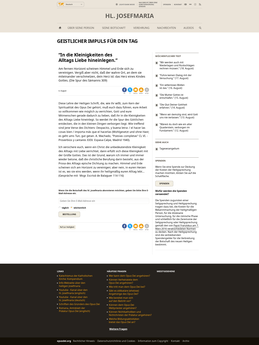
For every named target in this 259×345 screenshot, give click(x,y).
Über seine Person (81, 28)
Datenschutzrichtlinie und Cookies (116, 341)
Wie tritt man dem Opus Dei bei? (127, 286)
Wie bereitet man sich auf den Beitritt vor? (121, 299)
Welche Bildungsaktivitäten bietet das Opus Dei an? (124, 320)
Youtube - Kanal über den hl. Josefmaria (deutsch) (73, 298)
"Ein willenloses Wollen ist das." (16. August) (172, 86)
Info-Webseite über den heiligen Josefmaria (72, 284)
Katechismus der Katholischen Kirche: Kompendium (76, 277)
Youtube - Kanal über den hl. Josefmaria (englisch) (73, 291)
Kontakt (178, 4)
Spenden (167, 4)
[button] (141, 90)
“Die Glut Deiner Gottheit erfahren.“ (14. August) (173, 106)
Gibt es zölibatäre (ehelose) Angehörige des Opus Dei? (124, 292)
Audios (189, 28)
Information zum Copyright (153, 341)
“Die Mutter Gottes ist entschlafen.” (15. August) (174, 96)
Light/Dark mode (127, 4)
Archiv (185, 341)
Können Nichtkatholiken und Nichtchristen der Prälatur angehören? (130, 313)
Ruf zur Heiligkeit (67, 227)
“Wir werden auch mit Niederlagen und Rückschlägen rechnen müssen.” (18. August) (177, 65)
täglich (65, 207)
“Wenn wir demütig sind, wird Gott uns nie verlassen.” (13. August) (179, 116)
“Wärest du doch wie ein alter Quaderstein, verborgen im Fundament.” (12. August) (176, 127)
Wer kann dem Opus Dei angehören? (129, 275)
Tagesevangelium (169, 148)
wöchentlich (80, 207)
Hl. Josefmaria (129, 15)
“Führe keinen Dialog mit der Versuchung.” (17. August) (176, 77)
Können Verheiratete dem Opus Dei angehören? (123, 281)
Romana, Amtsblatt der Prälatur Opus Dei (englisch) (74, 309)
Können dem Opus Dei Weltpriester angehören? (123, 306)
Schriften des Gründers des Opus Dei (79, 304)
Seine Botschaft (113, 28)
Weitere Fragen (118, 329)
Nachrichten (166, 28)
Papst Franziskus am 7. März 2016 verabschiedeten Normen (177, 227)
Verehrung (141, 28)
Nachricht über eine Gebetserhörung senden (148, 4)
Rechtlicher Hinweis (84, 341)
